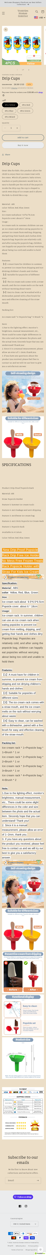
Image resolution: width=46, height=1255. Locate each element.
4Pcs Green (25, 111)
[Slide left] (17, 70)
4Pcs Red (26, 105)
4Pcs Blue (9, 111)
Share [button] (7, 154)
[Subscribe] (38, 1180)
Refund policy (21, 1246)
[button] (3, 13)
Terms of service (17, 1250)
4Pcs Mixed (10, 117)
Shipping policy (31, 1250)
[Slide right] (29, 70)
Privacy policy (33, 1246)
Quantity (5, 123)
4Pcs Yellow (10, 105)
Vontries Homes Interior (21, 1242)
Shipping (14, 88)
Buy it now (23, 145)
